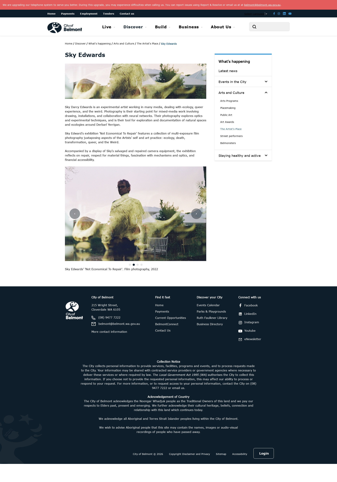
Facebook (251, 305)
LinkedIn (250, 313)
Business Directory (210, 324)
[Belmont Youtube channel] (290, 13)
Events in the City (232, 82)
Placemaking (228, 107)
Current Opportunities (170, 317)
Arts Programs (229, 100)
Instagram (251, 322)
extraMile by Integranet (16, 288)
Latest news (228, 71)
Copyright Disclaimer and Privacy (189, 453)
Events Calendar (208, 305)
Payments (162, 311)
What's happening (234, 61)
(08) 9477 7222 (109, 317)
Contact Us (162, 330)
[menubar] (168, 26)
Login (264, 453)
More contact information (109, 331)
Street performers (231, 135)
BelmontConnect (166, 324)
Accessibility (239, 453)
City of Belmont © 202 (147, 453)
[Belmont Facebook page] (274, 13)
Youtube (250, 330)
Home (68, 43)
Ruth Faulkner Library (212, 317)
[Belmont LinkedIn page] (284, 13)
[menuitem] (109, 26)
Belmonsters (228, 143)
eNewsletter (252, 339)
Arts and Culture (231, 93)
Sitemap (221, 453)
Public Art (226, 114)
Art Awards (227, 121)
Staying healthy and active (240, 156)
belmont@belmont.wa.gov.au (119, 323)
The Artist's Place (231, 128)
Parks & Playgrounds (211, 311)
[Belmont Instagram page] (279, 13)
